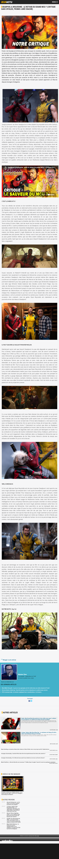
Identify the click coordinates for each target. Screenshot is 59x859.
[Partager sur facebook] (29, 701)
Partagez (30, 698)
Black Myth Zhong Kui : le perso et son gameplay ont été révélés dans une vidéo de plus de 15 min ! (26, 688)
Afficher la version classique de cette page (29, 835)
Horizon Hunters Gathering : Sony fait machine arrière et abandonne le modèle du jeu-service (25, 690)
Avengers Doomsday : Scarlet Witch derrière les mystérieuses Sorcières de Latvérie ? (23, 753)
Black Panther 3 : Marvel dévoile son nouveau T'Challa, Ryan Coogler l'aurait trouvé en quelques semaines (28, 762)
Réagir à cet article (9, 660)
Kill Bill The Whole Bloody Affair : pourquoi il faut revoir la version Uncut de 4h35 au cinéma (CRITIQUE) (14, 820)
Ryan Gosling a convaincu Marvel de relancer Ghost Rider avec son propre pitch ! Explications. (25, 749)
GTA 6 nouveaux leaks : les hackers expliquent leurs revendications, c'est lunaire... (22, 692)
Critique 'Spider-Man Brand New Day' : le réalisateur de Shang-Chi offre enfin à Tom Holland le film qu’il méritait (13, 809)
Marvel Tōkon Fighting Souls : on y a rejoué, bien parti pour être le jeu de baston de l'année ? (13, 815)
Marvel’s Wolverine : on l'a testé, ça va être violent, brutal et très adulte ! (13, 803)
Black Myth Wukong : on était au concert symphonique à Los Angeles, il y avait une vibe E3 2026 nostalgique (13, 826)
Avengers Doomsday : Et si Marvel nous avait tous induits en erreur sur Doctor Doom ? (23, 757)
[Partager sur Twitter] (31, 701)
